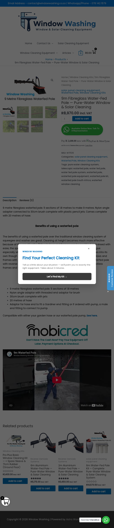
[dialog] (57, 264)
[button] (57, 264)
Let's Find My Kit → (57, 276)
